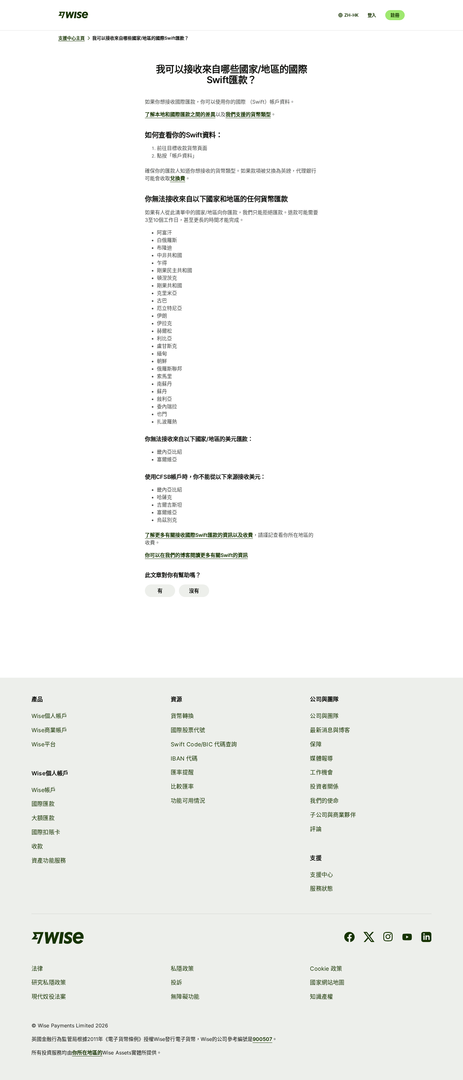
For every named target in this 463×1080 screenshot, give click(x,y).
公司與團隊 (324, 716)
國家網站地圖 (327, 982)
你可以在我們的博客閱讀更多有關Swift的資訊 (196, 555)
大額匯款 (42, 818)
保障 (315, 744)
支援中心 (321, 874)
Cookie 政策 (326, 968)
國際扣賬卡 (45, 832)
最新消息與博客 (330, 730)
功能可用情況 (188, 800)
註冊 (395, 15)
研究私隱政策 (48, 982)
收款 (37, 846)
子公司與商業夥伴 (333, 815)
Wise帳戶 (43, 790)
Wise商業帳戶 (49, 730)
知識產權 (321, 996)
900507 (262, 1039)
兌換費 (177, 178)
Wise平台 (43, 744)
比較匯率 (182, 786)
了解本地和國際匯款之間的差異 (180, 114)
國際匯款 (42, 804)
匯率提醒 (182, 772)
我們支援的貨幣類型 (248, 114)
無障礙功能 (185, 996)
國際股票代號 (188, 730)
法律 (37, 968)
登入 (372, 15)
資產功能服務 (48, 860)
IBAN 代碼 (184, 758)
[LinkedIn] (426, 938)
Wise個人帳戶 (49, 716)
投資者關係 (324, 786)
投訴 (176, 982)
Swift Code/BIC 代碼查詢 (204, 744)
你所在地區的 (87, 1052)
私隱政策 (182, 968)
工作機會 (321, 772)
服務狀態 (321, 888)
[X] (368, 938)
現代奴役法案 (48, 996)
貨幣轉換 (182, 716)
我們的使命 (324, 800)
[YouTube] (407, 938)
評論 (315, 829)
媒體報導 (321, 758)
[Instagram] (388, 938)
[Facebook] (349, 938)
